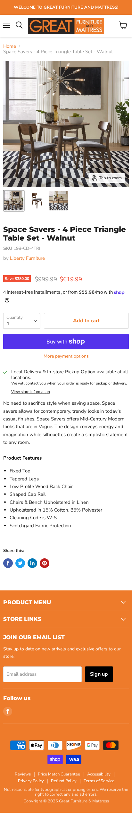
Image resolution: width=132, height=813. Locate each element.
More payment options (66, 356)
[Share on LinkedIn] (32, 563)
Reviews (23, 774)
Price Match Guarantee (59, 774)
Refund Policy (64, 781)
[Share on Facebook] (8, 563)
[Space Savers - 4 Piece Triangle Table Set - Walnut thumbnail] (14, 201)
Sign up (99, 674)
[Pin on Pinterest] (44, 563)
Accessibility (99, 774)
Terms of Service (99, 781)
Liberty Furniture (27, 258)
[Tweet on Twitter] (20, 563)
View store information (30, 392)
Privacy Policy (31, 781)
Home (9, 46)
